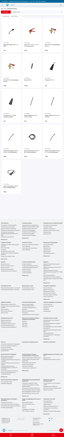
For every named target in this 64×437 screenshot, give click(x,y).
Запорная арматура (27, 264)
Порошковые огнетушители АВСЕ (8, 225)
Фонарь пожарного (47, 287)
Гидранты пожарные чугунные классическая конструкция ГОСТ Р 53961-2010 (53, 272)
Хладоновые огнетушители (7, 236)
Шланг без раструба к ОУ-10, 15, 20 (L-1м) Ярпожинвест (10, 151)
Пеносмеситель (47, 251)
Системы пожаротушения (29, 302)
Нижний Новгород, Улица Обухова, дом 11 (19, 1)
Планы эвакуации (47, 401)
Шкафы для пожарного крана (8, 256)
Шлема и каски (4, 312)
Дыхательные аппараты (49, 291)
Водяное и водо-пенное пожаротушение (31, 357)
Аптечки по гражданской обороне (9, 345)
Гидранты (45, 262)
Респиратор (46, 309)
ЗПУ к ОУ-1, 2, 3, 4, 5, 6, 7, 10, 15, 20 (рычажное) (31, 45)
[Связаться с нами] (61, 5)
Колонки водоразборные (49, 275)
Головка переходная (27, 272)
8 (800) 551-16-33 (6, 418)
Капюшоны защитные (48, 306)
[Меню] (2, 5)
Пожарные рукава (27, 223)
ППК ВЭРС (24, 321)
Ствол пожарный (26, 249)
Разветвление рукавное (48, 253)
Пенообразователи (6, 285)
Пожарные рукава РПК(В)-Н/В (29, 231)
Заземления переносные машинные (9, 370)
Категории (5, 16)
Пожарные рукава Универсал (29, 235)
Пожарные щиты (47, 232)
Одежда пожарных (6, 302)
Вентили (3, 262)
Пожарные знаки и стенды (50, 318)
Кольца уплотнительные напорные (30, 244)
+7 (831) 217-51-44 (6, 419)
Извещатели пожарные (27, 366)
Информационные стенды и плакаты (52, 359)
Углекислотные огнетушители (8, 227)
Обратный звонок (5, 422)
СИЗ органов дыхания (27, 402)
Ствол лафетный (26, 246)
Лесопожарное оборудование (50, 225)
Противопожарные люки (28, 289)
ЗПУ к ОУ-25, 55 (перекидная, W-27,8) (11, 80)
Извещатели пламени (6, 322)
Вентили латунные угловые (7, 265)
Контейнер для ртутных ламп (8, 251)
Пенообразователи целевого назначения (10, 287)
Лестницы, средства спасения (50, 294)
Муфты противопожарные (28, 311)
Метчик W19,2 (28, 80)
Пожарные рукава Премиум (28, 230)
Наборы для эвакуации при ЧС (50, 406)
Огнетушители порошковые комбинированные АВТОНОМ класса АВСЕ (9, 234)
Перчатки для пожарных (6, 311)
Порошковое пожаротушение (29, 362)
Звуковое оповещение (49, 342)
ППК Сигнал (25, 326)
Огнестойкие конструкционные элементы (10, 405)
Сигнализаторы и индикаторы (29, 368)
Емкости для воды (5, 247)
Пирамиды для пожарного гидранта (51, 277)
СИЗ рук (24, 405)
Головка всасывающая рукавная (30, 267)
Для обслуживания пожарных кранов (31, 391)
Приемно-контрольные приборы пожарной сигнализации (30, 318)
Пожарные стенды (47, 227)
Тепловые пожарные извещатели (8, 327)
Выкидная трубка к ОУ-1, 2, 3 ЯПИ (10, 45)
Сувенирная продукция (6, 383)
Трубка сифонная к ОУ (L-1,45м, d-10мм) (30, 116)
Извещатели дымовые (6, 320)
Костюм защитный (47, 304)
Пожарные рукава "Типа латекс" (29, 228)
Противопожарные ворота (28, 287)
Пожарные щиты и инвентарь (50, 386)
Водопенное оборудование (50, 242)
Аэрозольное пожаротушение (30, 342)
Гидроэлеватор (46, 249)
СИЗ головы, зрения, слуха (28, 404)
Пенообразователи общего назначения (10, 289)
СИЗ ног (24, 407)
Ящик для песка (47, 233)
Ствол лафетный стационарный (29, 248)
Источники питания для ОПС (7, 325)
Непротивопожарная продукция (9, 379)
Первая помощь (47, 404)
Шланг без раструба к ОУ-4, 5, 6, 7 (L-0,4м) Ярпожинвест (52, 151)
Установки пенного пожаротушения (30, 314)
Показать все (4, 239)
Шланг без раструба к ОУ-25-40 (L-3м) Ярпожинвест (31, 151)
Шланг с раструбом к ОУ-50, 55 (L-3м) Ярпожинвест (10, 186)
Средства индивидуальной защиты (52, 302)
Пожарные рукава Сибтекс (28, 233)
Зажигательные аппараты (49, 293)
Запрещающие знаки (48, 333)
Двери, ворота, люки (27, 285)
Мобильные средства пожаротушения (52, 388)
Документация (46, 357)
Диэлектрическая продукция (8, 354)
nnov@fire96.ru (5, 1)
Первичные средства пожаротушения (49, 380)
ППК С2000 (24, 325)
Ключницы (3, 249)
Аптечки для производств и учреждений (10, 344)
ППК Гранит (25, 323)
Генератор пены (47, 248)
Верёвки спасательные (48, 289)
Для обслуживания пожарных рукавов (31, 389)
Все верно (5, 12)
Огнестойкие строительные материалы (10, 404)
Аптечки (3, 342)
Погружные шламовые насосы (29, 307)
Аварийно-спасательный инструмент (52, 411)
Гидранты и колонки (48, 389)
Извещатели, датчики (6, 318)
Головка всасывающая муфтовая (30, 265)
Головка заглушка (26, 269)
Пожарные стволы (27, 242)
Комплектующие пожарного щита (51, 230)
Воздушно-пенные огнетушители (8, 228)
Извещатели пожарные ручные (8, 323)
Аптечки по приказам (6, 347)
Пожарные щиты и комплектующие (52, 223)
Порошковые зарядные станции (29, 383)
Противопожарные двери (7, 407)
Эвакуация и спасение (49, 399)
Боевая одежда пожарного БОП (8, 304)
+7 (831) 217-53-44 (6, 421)
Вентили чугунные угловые (7, 269)
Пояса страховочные (48, 296)
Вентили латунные (5, 264)
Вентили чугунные (5, 267)
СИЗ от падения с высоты (28, 411)
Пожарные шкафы (6, 242)
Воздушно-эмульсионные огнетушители (10, 230)
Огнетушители (4, 223)
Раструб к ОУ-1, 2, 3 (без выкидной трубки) (9, 116)
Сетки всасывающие (48, 244)
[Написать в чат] (61, 430)
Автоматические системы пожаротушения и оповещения (30, 355)
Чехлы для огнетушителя (49, 228)
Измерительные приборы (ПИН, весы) (31, 388)
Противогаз (46, 307)
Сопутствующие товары (6, 381)
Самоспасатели (47, 311)
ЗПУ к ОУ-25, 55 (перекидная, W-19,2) (52, 45)
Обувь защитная (5, 309)
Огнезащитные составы (6, 402)
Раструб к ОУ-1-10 (49, 80)
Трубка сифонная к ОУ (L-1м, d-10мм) (52, 116)
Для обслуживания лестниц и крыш (30, 393)
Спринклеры (25, 312)
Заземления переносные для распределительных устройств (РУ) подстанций (9, 368)
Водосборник (46, 246)
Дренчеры (24, 309)
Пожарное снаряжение (49, 285)
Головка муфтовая (26, 271)
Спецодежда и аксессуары (28, 409)
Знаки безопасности (48, 402)
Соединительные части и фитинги (9, 271)
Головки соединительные (29, 262)
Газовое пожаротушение (28, 364)
